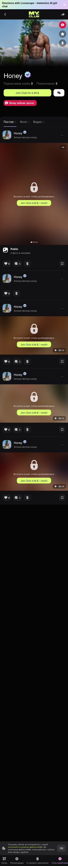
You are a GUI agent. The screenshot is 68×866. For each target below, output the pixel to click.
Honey (18, 133)
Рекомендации (17, 862)
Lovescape (27, 3)
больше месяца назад (25, 137)
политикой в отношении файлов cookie (25, 847)
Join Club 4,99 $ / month (34, 203)
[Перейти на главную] (34, 14)
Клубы (4, 862)
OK (61, 848)
